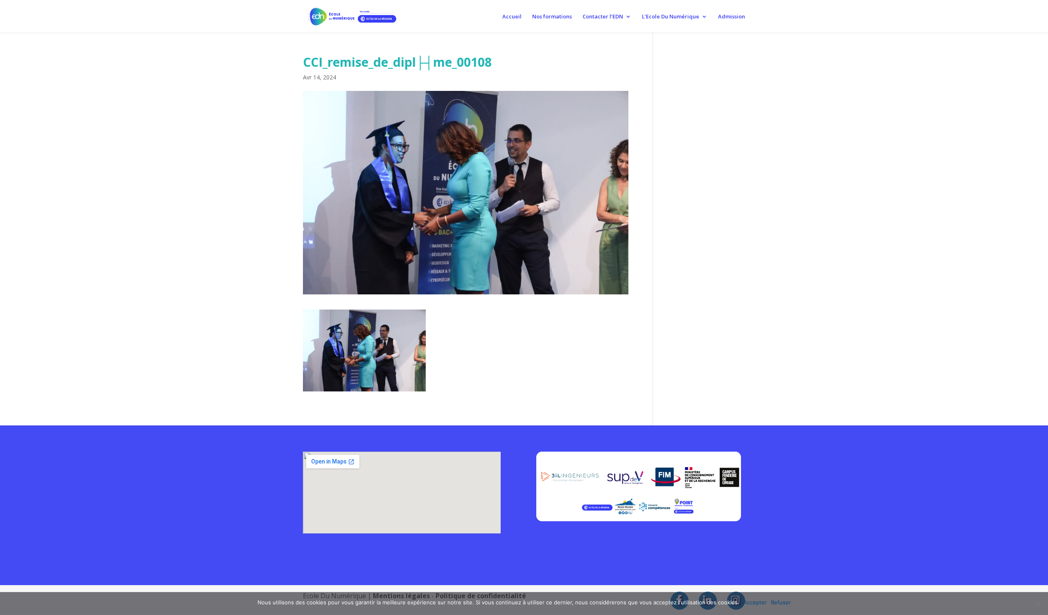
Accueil (512, 17)
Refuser (781, 602)
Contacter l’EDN (603, 17)
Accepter (755, 602)
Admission (731, 17)
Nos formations (552, 17)
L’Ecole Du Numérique (670, 17)
